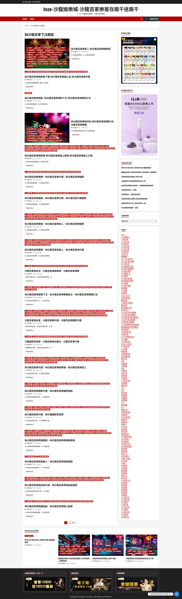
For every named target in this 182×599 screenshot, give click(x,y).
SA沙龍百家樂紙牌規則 (56, 133)
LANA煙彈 (124, 283)
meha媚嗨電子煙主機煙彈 (130, 325)
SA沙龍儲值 (55, 48)
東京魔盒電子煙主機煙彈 (129, 327)
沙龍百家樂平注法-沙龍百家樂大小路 (133, 203)
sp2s (122, 235)
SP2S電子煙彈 (126, 271)
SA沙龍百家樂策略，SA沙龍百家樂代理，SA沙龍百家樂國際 (54, 176)
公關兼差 (124, 398)
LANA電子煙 (125, 500)
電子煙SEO (125, 310)
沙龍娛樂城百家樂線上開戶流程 (131, 176)
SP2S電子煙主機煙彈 (128, 320)
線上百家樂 (96, 553)
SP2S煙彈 (124, 276)
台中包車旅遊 (125, 417)
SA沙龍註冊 (80, 216)
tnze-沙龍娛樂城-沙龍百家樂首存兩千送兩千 (91, 9)
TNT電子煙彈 (125, 381)
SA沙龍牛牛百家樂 (39, 54)
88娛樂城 (67, 546)
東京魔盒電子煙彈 (127, 281)
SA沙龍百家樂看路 (31, 131)
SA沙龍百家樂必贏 (53, 57)
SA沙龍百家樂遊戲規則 (51, 216)
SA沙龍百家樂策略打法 (50, 287)
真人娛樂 (75, 551)
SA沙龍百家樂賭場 (41, 138)
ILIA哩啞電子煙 (126, 332)
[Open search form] (141, 19)
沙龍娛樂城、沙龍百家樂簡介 (131, 194)
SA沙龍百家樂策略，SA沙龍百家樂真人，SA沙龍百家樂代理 (54, 249)
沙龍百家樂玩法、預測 (128, 190)
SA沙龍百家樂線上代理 (73, 148)
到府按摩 (124, 488)
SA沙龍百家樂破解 (41, 131)
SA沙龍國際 (62, 48)
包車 (122, 361)
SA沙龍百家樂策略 (51, 131)
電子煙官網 (125, 329)
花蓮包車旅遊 (125, 412)
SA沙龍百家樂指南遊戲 (30, 242)
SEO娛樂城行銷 (126, 436)
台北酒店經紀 (125, 298)
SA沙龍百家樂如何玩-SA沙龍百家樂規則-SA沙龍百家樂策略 (92, 123)
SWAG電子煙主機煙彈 (128, 312)
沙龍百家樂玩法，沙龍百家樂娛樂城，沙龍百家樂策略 (52, 270)
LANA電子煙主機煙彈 (128, 315)
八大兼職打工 (125, 237)
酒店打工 (124, 475)
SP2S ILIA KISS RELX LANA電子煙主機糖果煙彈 (136, 168)
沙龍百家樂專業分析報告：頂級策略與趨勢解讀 (137, 185)
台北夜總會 (125, 439)
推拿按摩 (124, 351)
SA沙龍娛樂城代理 (31, 52)
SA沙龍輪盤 (75, 360)
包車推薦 (124, 364)
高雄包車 (124, 419)
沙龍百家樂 (59, 64)
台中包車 (124, 427)
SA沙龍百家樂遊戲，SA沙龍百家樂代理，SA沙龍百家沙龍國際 (55, 198)
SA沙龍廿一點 (58, 52)
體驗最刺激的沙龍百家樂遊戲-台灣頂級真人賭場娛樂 (139, 172)
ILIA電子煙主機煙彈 (127, 322)
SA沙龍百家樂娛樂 (62, 148)
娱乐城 (39, 64)
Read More (76, 59)
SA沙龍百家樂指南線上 (104, 240)
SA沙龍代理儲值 (36, 311)
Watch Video (154, 19)
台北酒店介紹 (125, 444)
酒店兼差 (124, 393)
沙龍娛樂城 (52, 64)
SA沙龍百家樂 (28, 148)
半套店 (123, 463)
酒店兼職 (124, 288)
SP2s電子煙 (125, 264)
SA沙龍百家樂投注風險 (92, 240)
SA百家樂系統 (50, 140)
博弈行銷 (124, 432)
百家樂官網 (144, 553)
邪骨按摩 (124, 449)
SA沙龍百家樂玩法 (49, 214)
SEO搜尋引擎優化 (127, 303)
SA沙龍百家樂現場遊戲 (99, 313)
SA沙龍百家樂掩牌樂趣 (43, 242)
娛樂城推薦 (34, 64)
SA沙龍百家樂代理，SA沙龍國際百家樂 (44, 414)
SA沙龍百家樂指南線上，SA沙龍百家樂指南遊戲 (49, 461)
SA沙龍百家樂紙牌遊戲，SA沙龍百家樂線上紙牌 (49, 506)
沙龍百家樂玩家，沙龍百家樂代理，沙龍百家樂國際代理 (53, 320)
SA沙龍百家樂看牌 (52, 129)
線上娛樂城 (69, 553)
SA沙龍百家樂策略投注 (32, 133)
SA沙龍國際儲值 (30, 50)
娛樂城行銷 (125, 434)
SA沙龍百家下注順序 (57, 54)
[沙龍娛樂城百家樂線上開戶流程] (108, 545)
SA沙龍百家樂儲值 (49, 383)
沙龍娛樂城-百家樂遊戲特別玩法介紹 (133, 181)
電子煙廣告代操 (126, 308)
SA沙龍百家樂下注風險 (38, 148)
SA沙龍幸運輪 (50, 52)
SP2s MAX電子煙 (127, 259)
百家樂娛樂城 (30, 66)
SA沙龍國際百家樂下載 (60, 50)
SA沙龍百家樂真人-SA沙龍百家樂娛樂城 (90, 48)
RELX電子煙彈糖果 (127, 269)
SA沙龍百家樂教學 (39, 313)
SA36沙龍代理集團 (46, 48)
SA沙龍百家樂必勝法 (37, 240)
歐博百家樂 (45, 64)
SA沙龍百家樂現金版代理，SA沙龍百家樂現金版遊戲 (51, 485)
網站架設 (124, 305)
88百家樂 (73, 546)
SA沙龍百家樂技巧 (41, 59)
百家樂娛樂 (130, 553)
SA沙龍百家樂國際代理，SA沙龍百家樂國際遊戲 (49, 390)
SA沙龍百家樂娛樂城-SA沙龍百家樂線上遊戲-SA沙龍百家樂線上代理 (58, 155)
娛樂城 (25, 19)
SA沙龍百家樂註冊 (53, 136)
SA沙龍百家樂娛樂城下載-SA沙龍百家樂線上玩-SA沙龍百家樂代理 (57, 76)
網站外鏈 (124, 410)
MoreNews (98, 597)
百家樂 (32, 19)
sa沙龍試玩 (87, 216)
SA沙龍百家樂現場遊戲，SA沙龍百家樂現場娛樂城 (50, 440)
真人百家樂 (63, 553)
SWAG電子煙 (125, 342)
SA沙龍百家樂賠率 (31, 138)
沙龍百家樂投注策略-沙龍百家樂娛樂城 (134, 199)
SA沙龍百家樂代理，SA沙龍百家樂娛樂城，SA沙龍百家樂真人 (55, 367)
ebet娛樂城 (29, 48)
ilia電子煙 (124, 254)
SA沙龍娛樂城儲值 (41, 52)
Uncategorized (29, 536)
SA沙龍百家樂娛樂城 (70, 383)
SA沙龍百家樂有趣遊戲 (54, 61)
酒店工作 (124, 454)
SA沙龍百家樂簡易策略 (44, 133)
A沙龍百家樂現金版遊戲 (30, 478)
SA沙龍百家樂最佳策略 (42, 61)
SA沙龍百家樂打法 (31, 59)
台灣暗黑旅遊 (125, 354)
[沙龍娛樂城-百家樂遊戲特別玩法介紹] (141, 545)
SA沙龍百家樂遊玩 (62, 216)
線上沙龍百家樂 (117, 551)
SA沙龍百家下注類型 (31, 57)
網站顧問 (124, 256)
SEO (122, 388)
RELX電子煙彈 (126, 286)
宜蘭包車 (124, 422)
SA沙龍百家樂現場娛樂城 (61, 214)
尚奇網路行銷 (125, 356)
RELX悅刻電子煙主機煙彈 (129, 317)
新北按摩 (124, 483)
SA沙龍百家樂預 (72, 216)
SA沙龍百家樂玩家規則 (37, 214)
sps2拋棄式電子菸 (127, 266)
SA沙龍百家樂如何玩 (31, 129)
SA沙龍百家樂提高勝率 (55, 242)
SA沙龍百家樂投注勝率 (52, 59)
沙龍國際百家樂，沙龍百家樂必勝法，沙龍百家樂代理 (52, 341)
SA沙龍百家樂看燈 (42, 129)
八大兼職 (124, 291)
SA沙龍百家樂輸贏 (29, 216)
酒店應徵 (124, 395)
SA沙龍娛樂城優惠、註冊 (129, 207)
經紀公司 (124, 359)
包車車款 (124, 371)
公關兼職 (124, 400)
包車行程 (124, 373)
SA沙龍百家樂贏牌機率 (32, 140)
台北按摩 (124, 461)
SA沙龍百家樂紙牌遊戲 (73, 214)
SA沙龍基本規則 (100, 311)
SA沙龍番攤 (47, 54)
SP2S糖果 (124, 339)
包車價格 (124, 366)
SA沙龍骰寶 (82, 360)
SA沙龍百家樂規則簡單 (42, 136)
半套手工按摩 (125, 458)
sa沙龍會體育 (30, 54)
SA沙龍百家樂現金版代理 (31, 315)
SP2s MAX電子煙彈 (127, 261)
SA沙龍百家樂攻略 (31, 61)
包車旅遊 (124, 376)
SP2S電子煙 (125, 249)
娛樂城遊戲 (63, 549)
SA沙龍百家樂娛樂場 (43, 57)
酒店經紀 (124, 293)
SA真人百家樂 (58, 140)
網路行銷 (124, 300)
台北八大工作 (125, 295)
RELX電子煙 (125, 247)
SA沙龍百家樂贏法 (51, 138)
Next (73, 523)
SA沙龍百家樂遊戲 (39, 216)
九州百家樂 (64, 61)
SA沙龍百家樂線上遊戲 (86, 148)
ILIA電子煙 (124, 239)
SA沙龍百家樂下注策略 (49, 407)
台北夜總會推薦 (126, 446)
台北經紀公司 (125, 480)
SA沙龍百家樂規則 (31, 136)
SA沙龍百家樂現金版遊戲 (44, 315)
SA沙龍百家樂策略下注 (37, 287)
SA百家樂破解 (42, 140)
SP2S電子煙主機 (126, 278)
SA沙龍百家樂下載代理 (51, 148)
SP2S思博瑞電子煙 (127, 337)
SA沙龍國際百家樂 (49, 50)
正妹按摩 (124, 466)
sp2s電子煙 (125, 242)
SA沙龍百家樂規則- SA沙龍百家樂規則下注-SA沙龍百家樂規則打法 (58, 98)
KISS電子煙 (125, 244)
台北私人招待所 (126, 344)
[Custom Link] (176, 594)
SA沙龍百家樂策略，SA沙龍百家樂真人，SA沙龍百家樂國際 (54, 223)
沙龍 (109, 549)
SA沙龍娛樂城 (109, 311)
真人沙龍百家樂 (82, 551)
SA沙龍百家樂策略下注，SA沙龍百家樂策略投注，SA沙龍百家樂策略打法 (61, 294)
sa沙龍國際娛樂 (39, 50)
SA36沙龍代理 (37, 48)
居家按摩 (124, 485)
